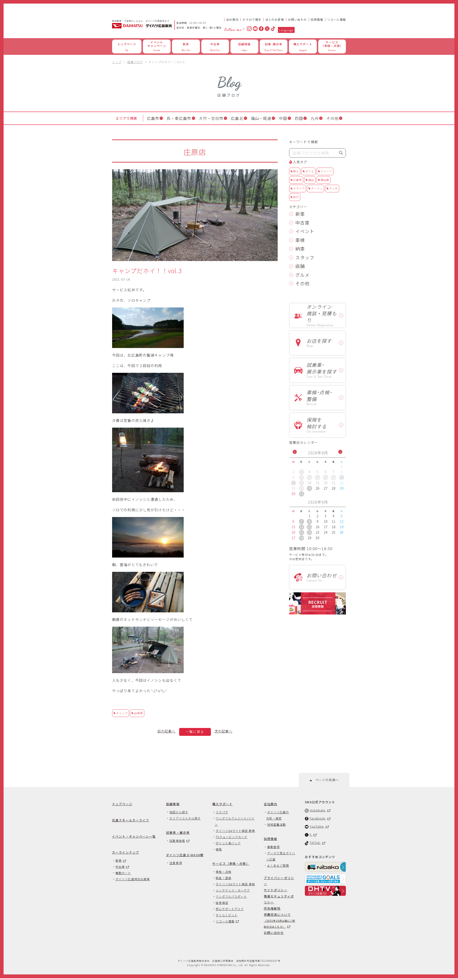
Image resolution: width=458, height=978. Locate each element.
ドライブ (299, 188)
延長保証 (222, 903)
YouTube (317, 826)
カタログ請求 (251, 19)
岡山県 (325, 180)
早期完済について (279, 920)
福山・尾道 (261, 118)
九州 (315, 118)
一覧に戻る (195, 731)
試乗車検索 (177, 841)
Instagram (318, 810)
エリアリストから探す (185, 818)
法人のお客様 (274, 19)
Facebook (318, 818)
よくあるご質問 (278, 865)
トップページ (122, 804)
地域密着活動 (276, 824)
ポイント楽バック (228, 843)
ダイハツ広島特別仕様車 (132, 879)
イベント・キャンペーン (134, 836)
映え (296, 171)
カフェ (309, 171)
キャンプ (122, 713)
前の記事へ (166, 731)
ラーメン (317, 188)
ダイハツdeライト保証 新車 (235, 831)
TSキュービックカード (231, 837)
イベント (304, 231)
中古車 (302, 222)
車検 (300, 240)
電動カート (123, 873)
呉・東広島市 (179, 118)
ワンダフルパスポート (231, 896)
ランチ (333, 188)
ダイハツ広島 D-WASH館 (184, 855)
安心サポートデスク (230, 909)
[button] (295, 452)
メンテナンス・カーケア (233, 890)
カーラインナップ (125, 852)
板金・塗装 (223, 878)
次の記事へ (223, 731)
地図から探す (178, 812)
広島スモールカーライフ (130, 820)
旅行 (296, 197)
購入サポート (222, 804)
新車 (300, 213)
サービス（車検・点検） (230, 863)
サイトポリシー (275, 890)
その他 (332, 118)
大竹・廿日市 (211, 118)
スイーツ (326, 171)
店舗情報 (173, 804)
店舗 (300, 266)
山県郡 (138, 713)
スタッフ (304, 257)
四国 (299, 118)
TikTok (315, 842)
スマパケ (222, 812)
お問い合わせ (297, 19)
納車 (300, 248)
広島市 (153, 118)
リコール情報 (336, 19)
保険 (219, 849)
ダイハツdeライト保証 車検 (235, 884)
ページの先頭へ (325, 780)
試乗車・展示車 (178, 832)
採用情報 (317, 19)
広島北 (237, 118)
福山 (311, 180)
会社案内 (232, 19)
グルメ (302, 274)
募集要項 (273, 847)
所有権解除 (272, 908)
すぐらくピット (227, 915)
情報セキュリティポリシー (279, 899)
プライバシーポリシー (279, 881)
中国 (283, 118)
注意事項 (175, 863)
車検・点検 (223, 872)
